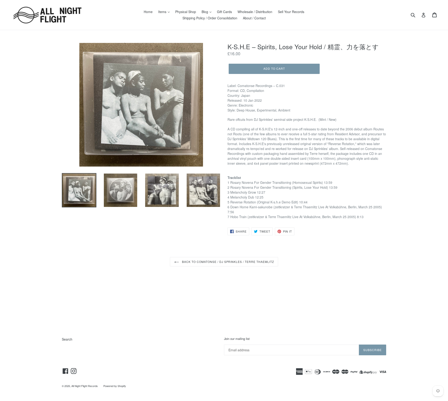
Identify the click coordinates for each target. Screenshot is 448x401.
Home (148, 11)
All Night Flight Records (84, 386)
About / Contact (254, 18)
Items (162, 11)
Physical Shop (185, 11)
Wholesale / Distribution (255, 11)
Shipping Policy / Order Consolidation (209, 18)
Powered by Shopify (114, 386)
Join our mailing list (237, 339)
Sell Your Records (291, 11)
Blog (205, 11)
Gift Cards (224, 11)
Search (67, 339)
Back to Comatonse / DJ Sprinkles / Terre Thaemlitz (227, 262)
